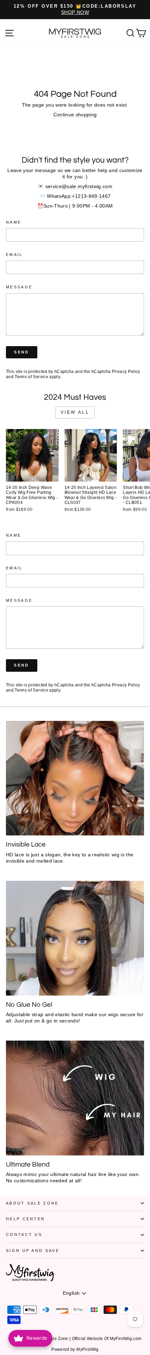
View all (75, 412)
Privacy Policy (126, 371)
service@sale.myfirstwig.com (78, 186)
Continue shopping (75, 114)
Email (14, 254)
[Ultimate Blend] (75, 1098)
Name (13, 222)
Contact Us (24, 1234)
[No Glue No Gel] (75, 938)
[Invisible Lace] (75, 778)
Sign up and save (32, 1250)
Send (21, 352)
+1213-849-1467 (91, 196)
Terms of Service (31, 376)
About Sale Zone (32, 1203)
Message (19, 287)
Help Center (25, 1219)
